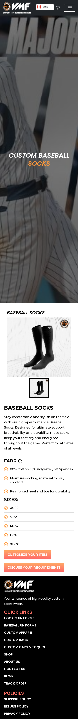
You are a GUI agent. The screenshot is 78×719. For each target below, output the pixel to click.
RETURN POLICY (16, 706)
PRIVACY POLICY (17, 713)
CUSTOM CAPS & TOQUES (24, 647)
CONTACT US (14, 669)
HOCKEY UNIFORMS (19, 618)
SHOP (8, 654)
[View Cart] (58, 7)
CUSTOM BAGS (16, 640)
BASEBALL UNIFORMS (20, 625)
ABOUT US (12, 661)
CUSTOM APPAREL (18, 632)
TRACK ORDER (15, 683)
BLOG (8, 676)
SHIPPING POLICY (17, 699)
